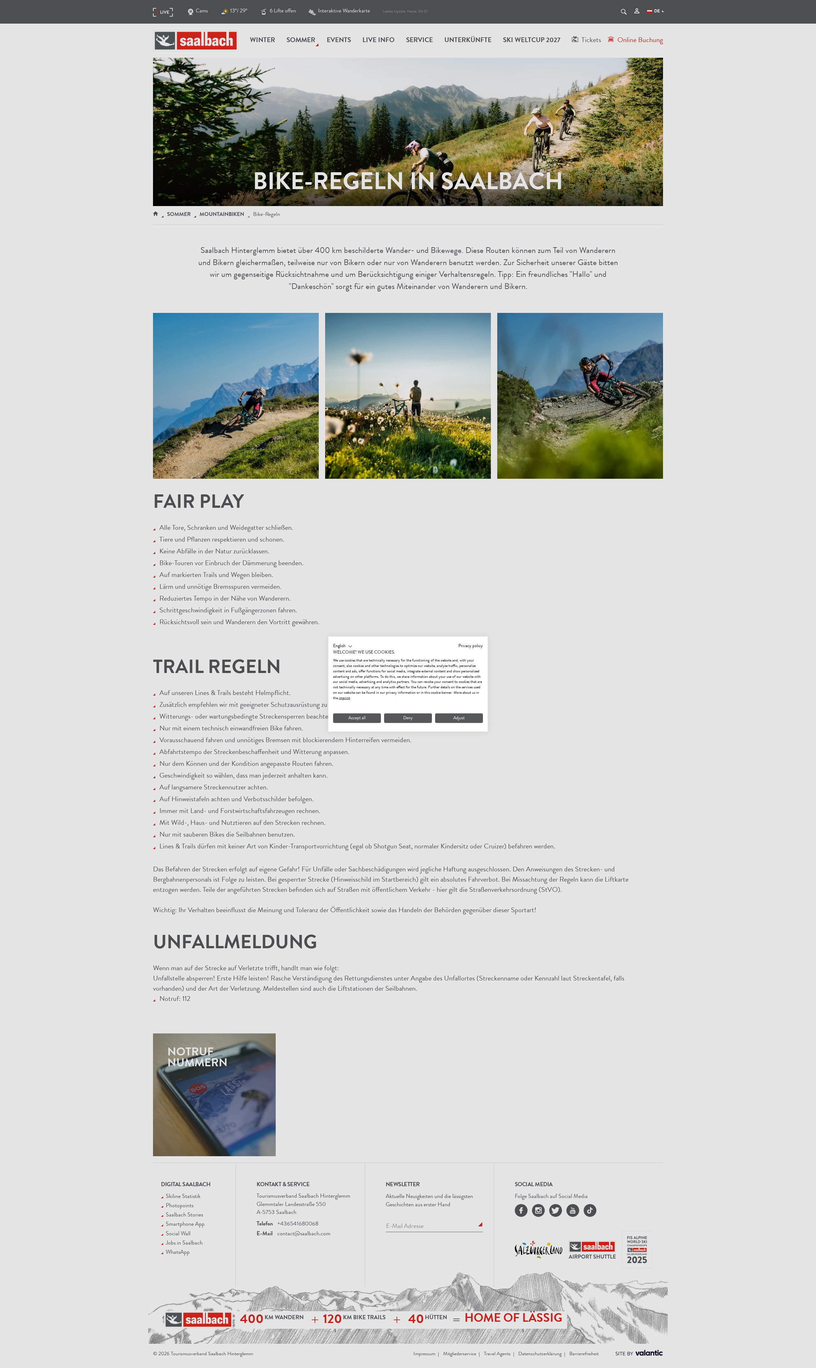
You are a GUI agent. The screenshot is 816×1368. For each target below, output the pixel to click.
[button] (343, 646)
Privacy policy (470, 646)
